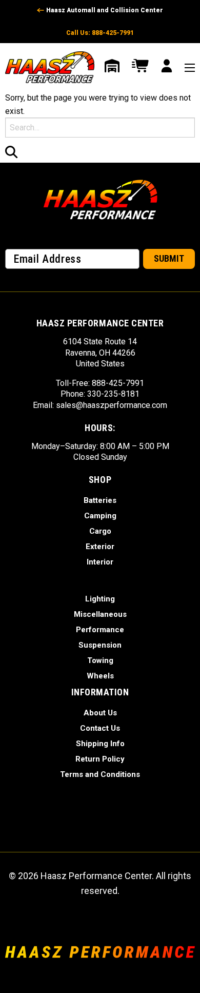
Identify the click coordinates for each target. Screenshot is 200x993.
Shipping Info (100, 743)
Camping (100, 515)
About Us (100, 712)
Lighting (100, 598)
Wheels (100, 675)
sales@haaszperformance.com (111, 405)
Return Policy (100, 759)
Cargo (100, 531)
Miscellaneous (100, 614)
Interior (100, 562)
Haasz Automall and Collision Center (104, 10)
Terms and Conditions (100, 774)
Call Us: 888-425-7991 (100, 32)
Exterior (100, 546)
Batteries (100, 500)
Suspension (100, 645)
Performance (100, 629)
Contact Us (100, 728)
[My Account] (166, 67)
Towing (100, 660)
